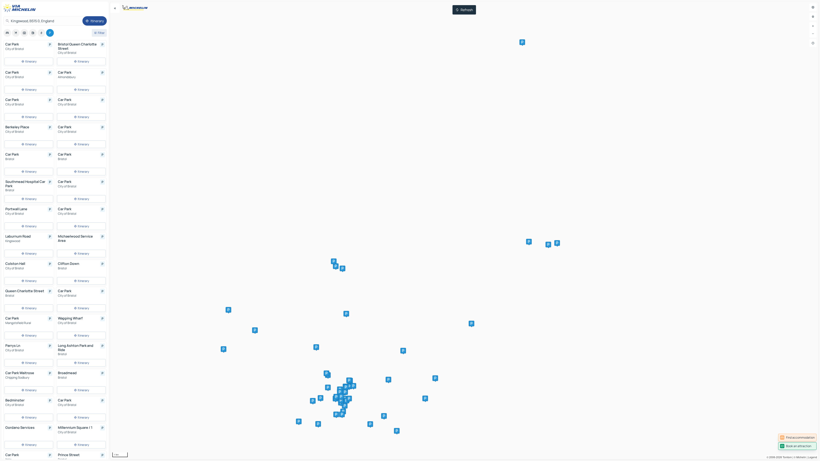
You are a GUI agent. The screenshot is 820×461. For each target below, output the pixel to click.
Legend (812, 457)
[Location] (813, 43)
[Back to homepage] (20, 8)
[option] (7, 33)
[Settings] (813, 16)
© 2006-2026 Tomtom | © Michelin (786, 457)
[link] (797, 437)
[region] (464, 230)
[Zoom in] (813, 26)
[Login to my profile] (813, 7)
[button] (388, 379)
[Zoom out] (813, 34)
